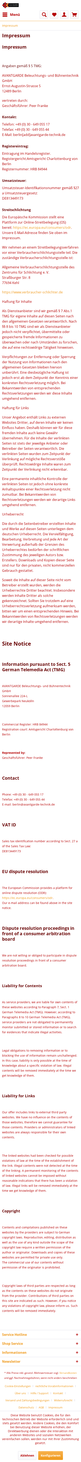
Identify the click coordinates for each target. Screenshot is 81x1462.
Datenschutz (26, 1407)
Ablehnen (27, 1455)
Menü (15, 14)
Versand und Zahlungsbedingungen (27, 1400)
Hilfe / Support (40, 1393)
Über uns (20, 1393)
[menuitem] (11, 14)
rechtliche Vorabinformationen (54, 1386)
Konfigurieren (50, 1455)
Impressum (55, 1407)
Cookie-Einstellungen (18, 1386)
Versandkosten (68, 1373)
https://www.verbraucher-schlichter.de (32, 292)
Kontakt (58, 1393)
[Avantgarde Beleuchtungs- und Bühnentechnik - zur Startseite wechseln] (10, 5)
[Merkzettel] (54, 14)
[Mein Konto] (64, 14)
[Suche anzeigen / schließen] (44, 14)
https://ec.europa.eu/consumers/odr (42, 227)
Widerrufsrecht (63, 1400)
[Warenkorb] (74, 14)
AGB (41, 1407)
